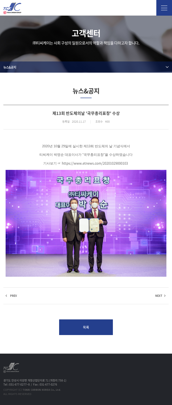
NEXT (158, 296)
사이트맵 (164, 8)
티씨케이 (12, 8)
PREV (13, 296)
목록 (86, 327)
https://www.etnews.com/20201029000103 (95, 163)
